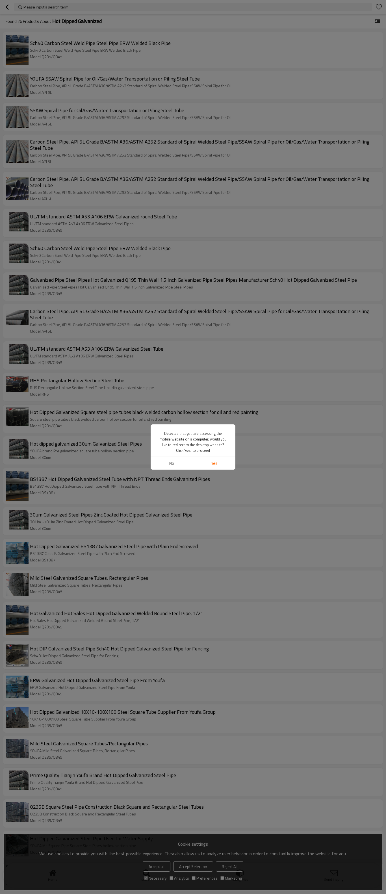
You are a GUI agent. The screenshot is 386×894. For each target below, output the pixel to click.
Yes (214, 463)
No (171, 463)
